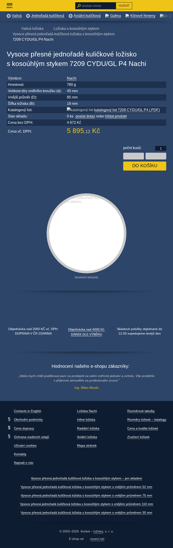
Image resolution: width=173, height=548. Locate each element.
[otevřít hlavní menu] (9, 5)
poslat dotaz (85, 116)
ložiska (98, 531)
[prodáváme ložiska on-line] (31, 5)
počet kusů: (132, 148)
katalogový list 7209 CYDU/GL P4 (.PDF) (127, 110)
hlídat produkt (116, 116)
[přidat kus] (156, 156)
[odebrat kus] (133, 156)
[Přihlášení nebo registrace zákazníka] (155, 5)
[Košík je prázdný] (163, 5)
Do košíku (144, 165)
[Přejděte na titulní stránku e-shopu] (9, 28)
